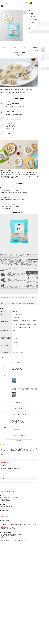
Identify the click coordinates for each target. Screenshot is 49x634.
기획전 (32, 6)
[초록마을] (28, 3)
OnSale (21, 6)
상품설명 (5, 47)
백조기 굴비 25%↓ (27, 6)
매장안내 (36, 6)
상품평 (25, 47)
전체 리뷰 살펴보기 (19, 440)
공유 (30, 31)
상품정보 (15, 47)
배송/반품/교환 (35, 47)
